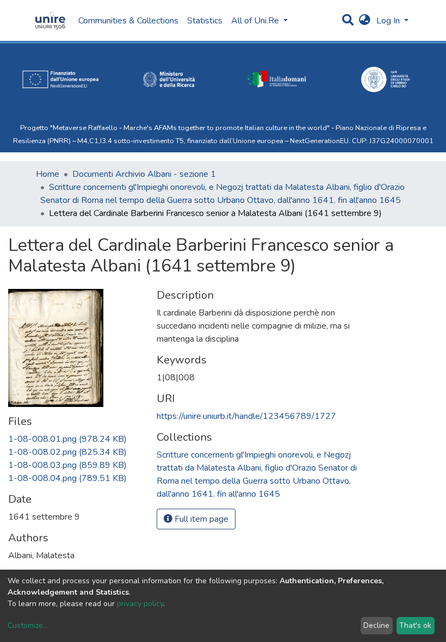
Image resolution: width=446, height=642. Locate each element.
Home (47, 174)
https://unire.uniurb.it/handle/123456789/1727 (246, 416)
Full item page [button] (200, 519)
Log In (389, 21)
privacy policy (140, 603)
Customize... (28, 625)
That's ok (415, 625)
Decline (376, 625)
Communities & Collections (128, 21)
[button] (364, 20)
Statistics (204, 21)
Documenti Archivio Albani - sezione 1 (144, 174)
